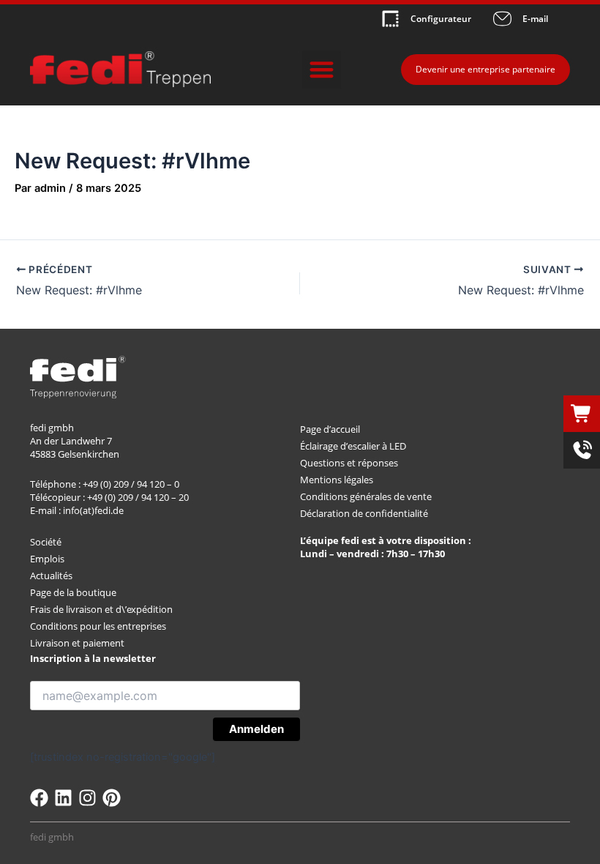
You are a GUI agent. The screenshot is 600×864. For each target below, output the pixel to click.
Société (45, 541)
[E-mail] (502, 19)
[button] (321, 70)
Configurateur (440, 18)
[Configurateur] (390, 19)
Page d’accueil (330, 429)
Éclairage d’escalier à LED (353, 446)
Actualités (51, 575)
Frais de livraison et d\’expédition (101, 609)
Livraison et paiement (77, 642)
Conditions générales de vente (366, 496)
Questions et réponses (349, 462)
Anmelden (256, 729)
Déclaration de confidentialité (364, 513)
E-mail (535, 18)
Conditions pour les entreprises (98, 626)
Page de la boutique (73, 592)
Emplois (47, 558)
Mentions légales (336, 479)
